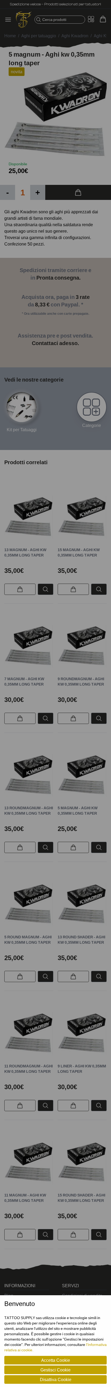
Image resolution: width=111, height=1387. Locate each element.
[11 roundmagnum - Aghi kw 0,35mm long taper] (28, 1032)
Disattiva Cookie (55, 1379)
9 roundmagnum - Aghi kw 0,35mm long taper (81, 681)
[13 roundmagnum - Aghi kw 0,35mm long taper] (28, 774)
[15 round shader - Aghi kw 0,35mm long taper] (82, 1161)
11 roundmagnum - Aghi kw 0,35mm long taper (28, 1069)
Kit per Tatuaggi (22, 429)
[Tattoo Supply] (23, 19)
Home (10, 35)
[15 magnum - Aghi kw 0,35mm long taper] (82, 516)
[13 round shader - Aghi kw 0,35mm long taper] (82, 903)
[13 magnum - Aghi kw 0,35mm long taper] (28, 516)
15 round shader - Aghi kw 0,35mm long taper (81, 1198)
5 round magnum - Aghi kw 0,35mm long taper (28, 940)
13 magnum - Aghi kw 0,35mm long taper (25, 552)
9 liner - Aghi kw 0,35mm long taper (82, 1069)
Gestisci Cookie (55, 1370)
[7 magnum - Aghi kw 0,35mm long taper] (28, 645)
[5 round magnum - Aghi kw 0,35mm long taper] (28, 903)
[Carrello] (103, 19)
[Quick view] (45, 589)
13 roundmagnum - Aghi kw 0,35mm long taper (28, 810)
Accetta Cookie (55, 1360)
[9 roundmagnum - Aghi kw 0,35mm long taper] (82, 645)
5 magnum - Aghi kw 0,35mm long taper (78, 810)
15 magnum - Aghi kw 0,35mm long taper (79, 552)
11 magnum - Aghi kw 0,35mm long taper (25, 1198)
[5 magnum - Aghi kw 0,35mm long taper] (82, 774)
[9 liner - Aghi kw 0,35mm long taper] (82, 1032)
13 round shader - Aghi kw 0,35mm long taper (81, 940)
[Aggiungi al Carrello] (78, 192)
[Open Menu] (9, 19)
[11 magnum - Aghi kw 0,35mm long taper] (28, 1161)
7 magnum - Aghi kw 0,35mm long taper (24, 681)
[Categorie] (91, 407)
